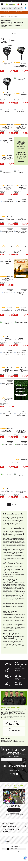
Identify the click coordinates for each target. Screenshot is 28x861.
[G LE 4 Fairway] (7, 450)
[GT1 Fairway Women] (21, 480)
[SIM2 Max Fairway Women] (7, 177)
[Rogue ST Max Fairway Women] (7, 146)
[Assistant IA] (25, 8)
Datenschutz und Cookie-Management (17, 852)
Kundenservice (9, 826)
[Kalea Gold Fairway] (7, 237)
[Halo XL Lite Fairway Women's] (21, 115)
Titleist (7, 645)
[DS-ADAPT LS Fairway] (7, 328)
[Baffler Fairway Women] (7, 358)
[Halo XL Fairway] (21, 298)
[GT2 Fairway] (7, 298)
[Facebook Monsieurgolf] (10, 773)
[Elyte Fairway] (7, 419)
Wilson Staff (21, 645)
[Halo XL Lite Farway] (7, 115)
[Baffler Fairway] (21, 328)
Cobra (4, 645)
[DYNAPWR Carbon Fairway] (21, 358)
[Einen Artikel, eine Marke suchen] (21, 8)
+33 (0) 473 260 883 (14, 731)
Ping (5, 647)
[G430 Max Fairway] (7, 207)
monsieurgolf (8, 823)
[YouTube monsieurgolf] (17, 773)
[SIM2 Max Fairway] (21, 53)
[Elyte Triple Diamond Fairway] (21, 419)
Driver (4, 518)
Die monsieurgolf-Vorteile (11, 831)
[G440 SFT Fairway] (7, 480)
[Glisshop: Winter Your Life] (10, 4)
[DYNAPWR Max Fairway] (7, 389)
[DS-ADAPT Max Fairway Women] (21, 237)
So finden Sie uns (14, 810)
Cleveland (11, 645)
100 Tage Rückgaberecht (14, 1)
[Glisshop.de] (7, 841)
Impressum (4, 852)
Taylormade (5, 620)
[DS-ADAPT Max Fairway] (7, 267)
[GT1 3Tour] (21, 207)
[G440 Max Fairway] (21, 450)
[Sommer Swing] (21, 268)
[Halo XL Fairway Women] (7, 53)
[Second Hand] (21, 390)
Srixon (17, 645)
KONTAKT (14, 723)
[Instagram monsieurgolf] (13, 773)
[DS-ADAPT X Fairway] (21, 177)
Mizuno (14, 645)
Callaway (11, 620)
